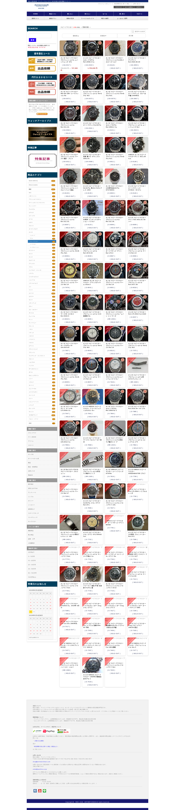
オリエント (42, 250)
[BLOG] (42, 168)
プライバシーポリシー (104, 3)
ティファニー (42, 323)
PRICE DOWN (42, 185)
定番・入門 (31, 539)
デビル (42, 238)
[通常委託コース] (42, 64)
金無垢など (31, 509)
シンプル (31, 496)
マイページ (119, 7)
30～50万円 (32, 569)
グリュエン (42, 263)
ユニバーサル (42, 388)
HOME (35, 14)
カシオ (42, 257)
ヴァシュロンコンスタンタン (42, 202)
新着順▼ (103, 36)
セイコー (42, 293)
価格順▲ (76, 36)
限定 (29, 462)
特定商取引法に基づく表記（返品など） (46, 746)
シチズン (42, 273)
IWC (42, 193)
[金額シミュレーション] (42, 114)
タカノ (42, 306)
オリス (42, 254)
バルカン (42, 342)
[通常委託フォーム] (42, 72)
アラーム (31, 441)
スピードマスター (42, 241)
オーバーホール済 (33, 458)
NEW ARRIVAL (42, 180)
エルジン (42, 226)
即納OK (30, 475)
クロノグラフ (32, 433)
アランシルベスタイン (42, 199)
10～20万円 (32, 560)
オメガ (42, 232)
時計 (42, 189)
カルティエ (42, 260)
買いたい (70, 14)
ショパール (42, 280)
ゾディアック (42, 303)
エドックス (42, 216)
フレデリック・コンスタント (42, 356)
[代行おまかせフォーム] (42, 95)
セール (105, 14)
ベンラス (42, 365)
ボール (42, 372)
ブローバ (42, 359)
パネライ (42, 336)
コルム (42, 267)
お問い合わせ (136, 3)
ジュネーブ (42, 235)
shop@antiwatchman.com (41, 761)
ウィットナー (42, 206)
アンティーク (32, 492)
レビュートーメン (42, 402)
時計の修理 (105, 18)
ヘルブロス (42, 362)
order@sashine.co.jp (40, 769)
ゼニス (42, 300)
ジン (42, 287)
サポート (139, 14)
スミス (42, 290)
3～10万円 (31, 556)
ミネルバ (42, 382)
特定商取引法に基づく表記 (121, 3)
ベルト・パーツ (42, 419)
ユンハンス (42, 395)
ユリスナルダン (42, 392)
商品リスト (53, 14)
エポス (42, 222)
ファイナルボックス (87, 18)
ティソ (42, 319)
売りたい (87, 14)
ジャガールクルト (42, 277)
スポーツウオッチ (33, 513)
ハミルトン (42, 339)
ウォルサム (42, 209)
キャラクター (32, 521)
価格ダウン (53, 18)
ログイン (139, 7)
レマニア (42, 405)
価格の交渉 (70, 18)
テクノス (42, 326)
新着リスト (35, 18)
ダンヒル (42, 313)
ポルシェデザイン (42, 375)
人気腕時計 (31, 543)
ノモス (42, 329)
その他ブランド (42, 415)
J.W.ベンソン (42, 196)
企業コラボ (31, 471)
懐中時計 (31, 484)
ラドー (42, 398)
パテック (42, 333)
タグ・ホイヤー (42, 310)
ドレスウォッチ (33, 517)
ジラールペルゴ (42, 283)
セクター (42, 296)
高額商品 (31, 530)
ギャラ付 (31, 454)
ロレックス (42, 408)
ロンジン (42, 412)
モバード (42, 385)
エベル (42, 219)
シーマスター (42, 244)
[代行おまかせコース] (42, 88)
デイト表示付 (32, 437)
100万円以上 (32, 577)
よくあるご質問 (122, 18)
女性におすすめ (33, 488)
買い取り (122, 14)
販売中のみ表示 (140, 31)
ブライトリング (42, 349)
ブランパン (42, 352)
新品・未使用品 (33, 467)
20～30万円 (32, 564)
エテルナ (42, 212)
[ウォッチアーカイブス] (42, 141)
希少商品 (31, 535)
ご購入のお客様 (39, 741)
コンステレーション (42, 247)
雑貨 (42, 423)
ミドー (42, 379)
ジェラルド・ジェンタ (42, 270)
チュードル (42, 316)
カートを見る (129, 7)
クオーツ (31, 445)
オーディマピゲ (42, 229)
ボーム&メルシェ (42, 369)
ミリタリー (31, 505)
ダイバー (31, 500)
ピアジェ (42, 346)
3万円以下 (31, 552)
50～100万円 (32, 573)
